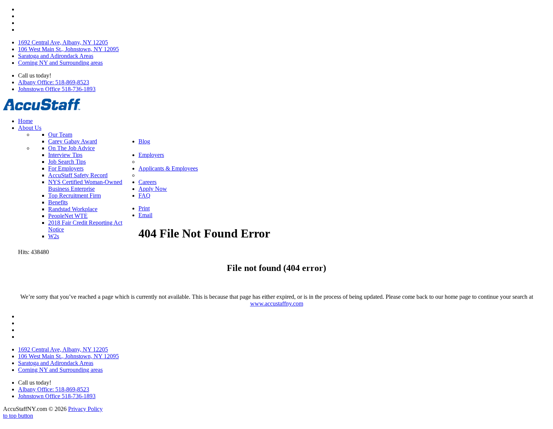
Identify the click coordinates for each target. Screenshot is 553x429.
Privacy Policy (85, 409)
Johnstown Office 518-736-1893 (57, 89)
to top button (18, 415)
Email (145, 215)
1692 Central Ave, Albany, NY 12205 (63, 42)
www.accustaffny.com (276, 303)
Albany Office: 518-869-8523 (53, 82)
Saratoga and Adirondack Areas (55, 56)
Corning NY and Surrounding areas (60, 62)
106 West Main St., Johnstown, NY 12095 (68, 49)
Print (144, 208)
